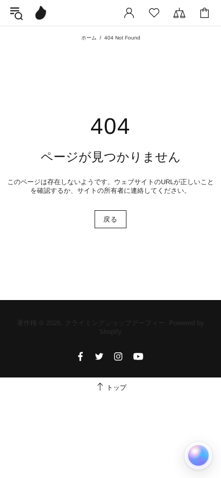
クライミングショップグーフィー (40, 13)
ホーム (89, 38)
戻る (110, 219)
